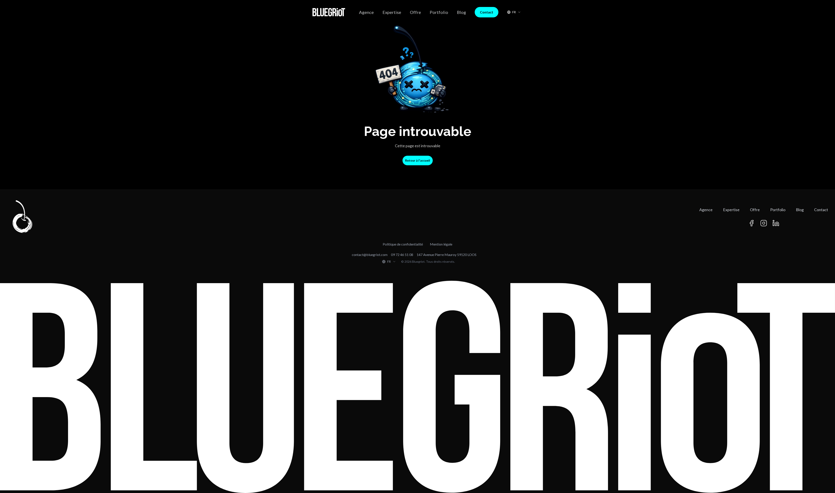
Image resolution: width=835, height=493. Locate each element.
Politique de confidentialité (403, 244)
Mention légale (441, 244)
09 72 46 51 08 (402, 254)
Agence (366, 12)
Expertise (391, 12)
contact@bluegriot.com (369, 254)
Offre (415, 12)
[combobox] (514, 12)
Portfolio (439, 12)
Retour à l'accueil (417, 160)
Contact (486, 12)
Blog (461, 12)
